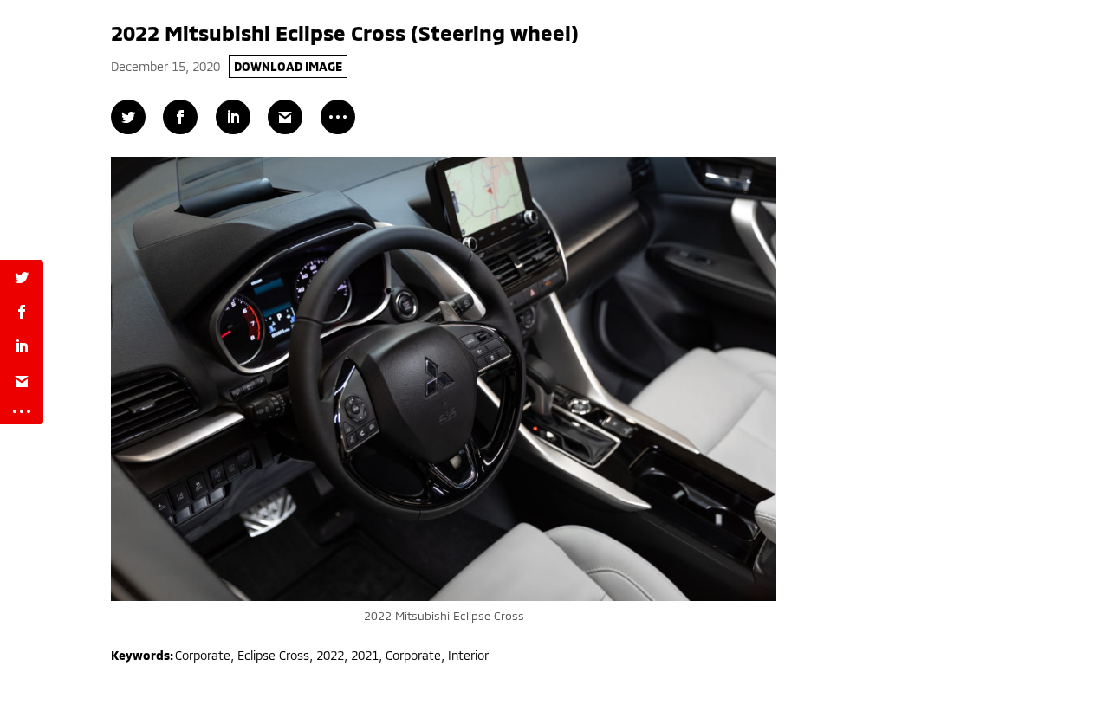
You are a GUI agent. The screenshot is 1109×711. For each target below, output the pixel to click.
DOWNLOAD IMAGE (288, 66)
